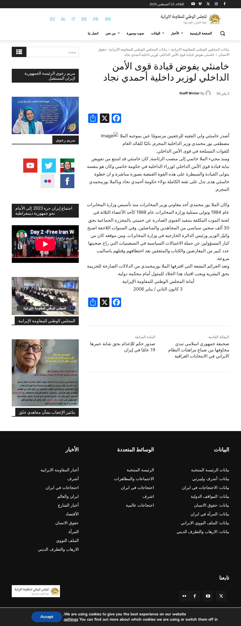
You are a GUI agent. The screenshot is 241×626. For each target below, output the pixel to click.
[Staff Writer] (209, 93)
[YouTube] (208, 596)
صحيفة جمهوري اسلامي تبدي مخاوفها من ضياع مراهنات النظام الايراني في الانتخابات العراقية (198, 350)
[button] (222, 33)
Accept (46, 617)
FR (95, 18)
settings (71, 619)
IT (74, 18)
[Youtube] (193, 4)
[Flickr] (184, 596)
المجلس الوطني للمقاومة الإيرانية (46, 320)
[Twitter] (221, 596)
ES (52, 18)
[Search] (19, 52)
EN (108, 18)
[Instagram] (216, 4)
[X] (208, 4)
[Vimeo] (200, 4)
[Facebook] (224, 4)
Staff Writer (189, 93)
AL (63, 18)
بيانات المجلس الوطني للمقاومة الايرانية (200, 49)
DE (84, 18)
